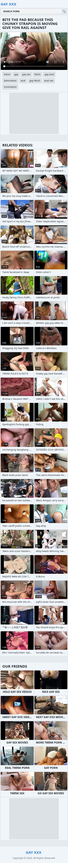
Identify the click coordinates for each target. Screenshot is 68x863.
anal (23, 80)
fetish (37, 74)
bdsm (7, 74)
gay (16, 74)
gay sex (26, 74)
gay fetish (34, 80)
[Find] (64, 11)
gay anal (49, 74)
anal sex (48, 80)
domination (10, 80)
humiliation (10, 86)
